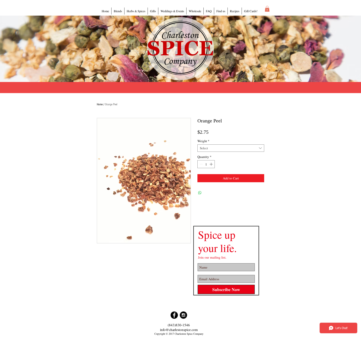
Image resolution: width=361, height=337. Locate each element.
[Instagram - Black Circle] (183, 315)
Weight (203, 141)
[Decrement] (201, 164)
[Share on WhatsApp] (200, 193)
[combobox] (230, 148)
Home (100, 104)
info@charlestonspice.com (179, 329)
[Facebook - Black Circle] (174, 315)
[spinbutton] (206, 164)
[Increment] (211, 164)
